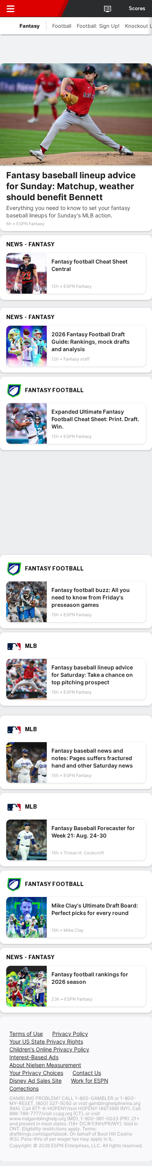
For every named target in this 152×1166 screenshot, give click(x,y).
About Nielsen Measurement (45, 1065)
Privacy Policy (70, 1033)
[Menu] (10, 8)
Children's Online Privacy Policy (49, 1049)
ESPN (41, 8)
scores (137, 8)
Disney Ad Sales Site (35, 1080)
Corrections (24, 1088)
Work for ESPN (89, 1080)
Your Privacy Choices (36, 1072)
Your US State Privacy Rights (46, 1041)
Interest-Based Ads (33, 1057)
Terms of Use (26, 1033)
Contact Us (86, 1072)
